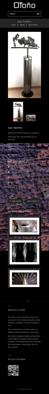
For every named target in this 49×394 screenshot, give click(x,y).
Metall (22, 25)
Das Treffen (33, 25)
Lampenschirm (24, 222)
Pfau (24, 274)
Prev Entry (16, 201)
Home (13, 25)
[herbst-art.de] (24, 5)
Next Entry (32, 201)
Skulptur (24, 248)
